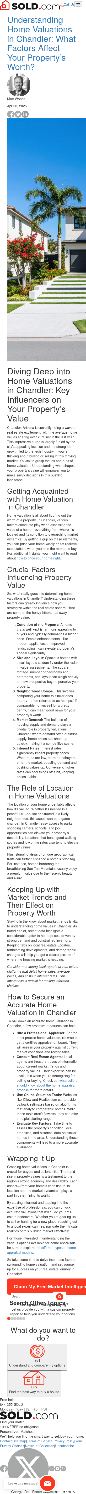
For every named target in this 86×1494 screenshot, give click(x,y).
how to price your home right (38, 558)
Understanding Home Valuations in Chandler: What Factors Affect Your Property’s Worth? (41, 42)
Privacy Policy (64, 1441)
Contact (6, 1441)
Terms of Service (40, 1441)
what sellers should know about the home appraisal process (47, 1085)
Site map (19, 1441)
